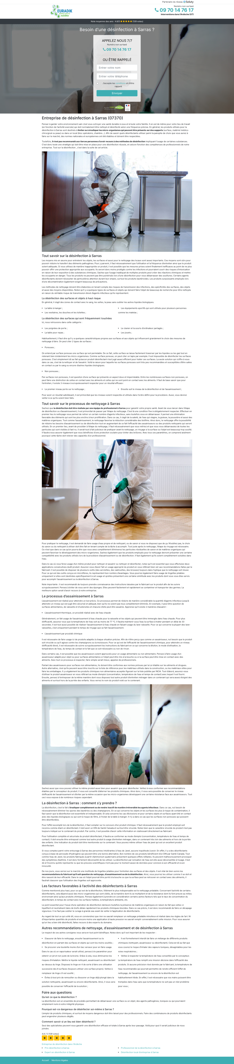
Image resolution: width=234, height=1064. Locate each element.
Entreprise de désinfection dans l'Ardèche (62, 1044)
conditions (121, 83)
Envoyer (117, 93)
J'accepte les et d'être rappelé (118, 85)
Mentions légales (60, 1060)
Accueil (45, 1060)
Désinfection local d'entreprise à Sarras (140, 1052)
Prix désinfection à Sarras (57, 1048)
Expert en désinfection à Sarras (60, 1052)
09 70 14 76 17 (176, 10)
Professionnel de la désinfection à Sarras (140, 1048)
